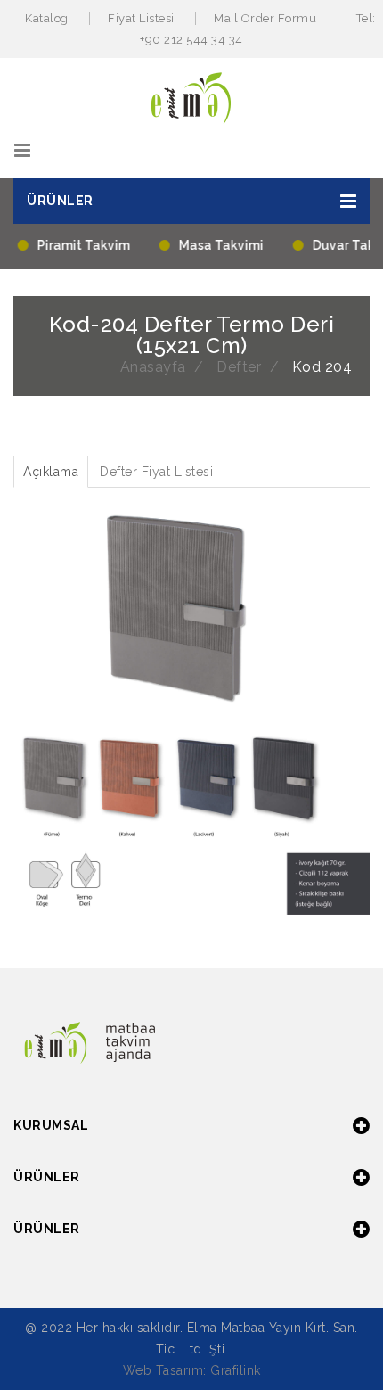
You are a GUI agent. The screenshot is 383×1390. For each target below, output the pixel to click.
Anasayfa (153, 366)
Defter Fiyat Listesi (156, 472)
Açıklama (50, 472)
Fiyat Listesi (141, 18)
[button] (191, 201)
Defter (238, 366)
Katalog (47, 18)
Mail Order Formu (265, 18)
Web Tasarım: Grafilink (192, 1370)
